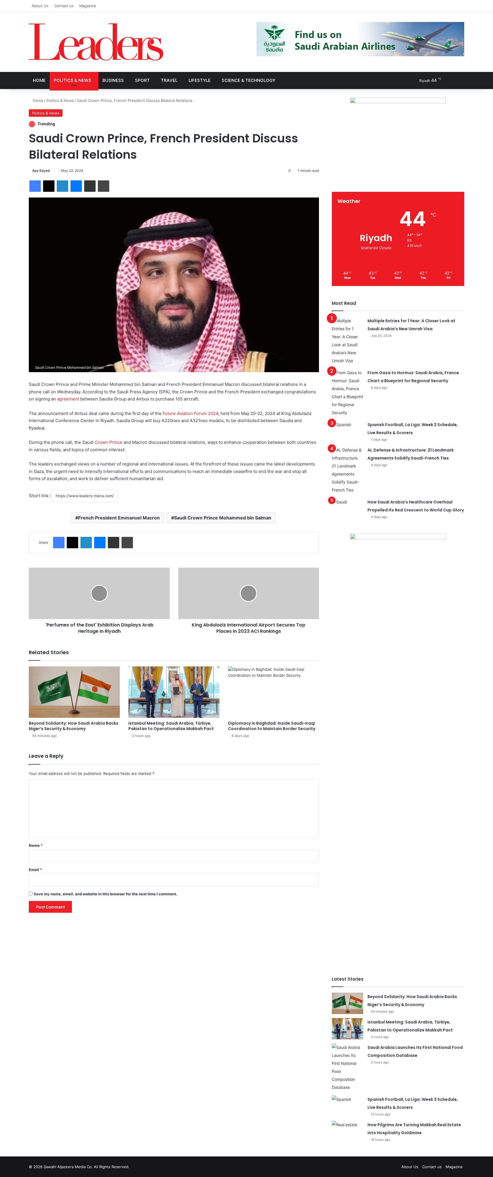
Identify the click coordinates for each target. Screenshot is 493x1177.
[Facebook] (35, 186)
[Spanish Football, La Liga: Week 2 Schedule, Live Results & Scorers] (347, 431)
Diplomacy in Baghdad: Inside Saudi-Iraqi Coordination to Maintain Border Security (271, 725)
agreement (68, 399)
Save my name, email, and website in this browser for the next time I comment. (105, 894)
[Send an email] (52, 170)
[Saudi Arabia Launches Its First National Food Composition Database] (347, 1067)
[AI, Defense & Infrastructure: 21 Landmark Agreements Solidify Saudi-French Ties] (347, 470)
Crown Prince (108, 442)
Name (36, 845)
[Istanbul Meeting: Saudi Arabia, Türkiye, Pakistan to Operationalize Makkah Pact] (173, 692)
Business (113, 80)
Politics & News (72, 80)
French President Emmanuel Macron (119, 518)
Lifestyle (200, 80)
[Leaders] (96, 42)
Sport (142, 80)
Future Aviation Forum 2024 (190, 413)
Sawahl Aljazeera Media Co (68, 1166)
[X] (48, 186)
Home (39, 80)
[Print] (103, 186)
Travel (169, 80)
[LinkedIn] (62, 186)
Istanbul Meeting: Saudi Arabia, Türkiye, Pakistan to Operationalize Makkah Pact (171, 725)
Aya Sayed (41, 170)
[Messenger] (76, 186)
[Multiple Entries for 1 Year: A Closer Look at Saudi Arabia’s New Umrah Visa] (347, 341)
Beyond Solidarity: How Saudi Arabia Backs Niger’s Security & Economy (73, 725)
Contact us (64, 5)
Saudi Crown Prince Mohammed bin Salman (222, 518)
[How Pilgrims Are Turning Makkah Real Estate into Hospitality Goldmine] (347, 1131)
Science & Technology (248, 80)
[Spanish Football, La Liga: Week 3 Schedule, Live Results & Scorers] (347, 1106)
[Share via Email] (90, 186)
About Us (40, 5)
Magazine (87, 5)
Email (35, 869)
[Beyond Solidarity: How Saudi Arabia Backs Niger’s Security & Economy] (74, 692)
